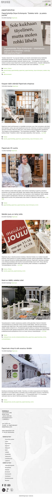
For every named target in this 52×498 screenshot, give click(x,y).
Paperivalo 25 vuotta (10, 148)
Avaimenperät (8, 474)
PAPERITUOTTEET (7, 436)
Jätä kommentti (7, 74)
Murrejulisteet (8, 467)
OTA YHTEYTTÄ (6, 423)
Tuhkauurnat (8, 456)
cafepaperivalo (7, 337)
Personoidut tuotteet (9, 439)
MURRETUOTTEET (7, 462)
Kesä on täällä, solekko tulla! (13, 280)
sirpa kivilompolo (38, 70)
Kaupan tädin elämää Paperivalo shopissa (18, 84)
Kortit (6, 450)
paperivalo (22, 70)
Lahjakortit (7, 460)
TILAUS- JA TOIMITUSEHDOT (9, 425)
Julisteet (7, 452)
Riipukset (7, 480)
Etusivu (5, 68)
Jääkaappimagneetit (9, 465)
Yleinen (10, 68)
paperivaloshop (29, 70)
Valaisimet (7, 445)
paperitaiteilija (15, 70)
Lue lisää (42, 64)
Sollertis (31, 495)
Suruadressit (8, 454)
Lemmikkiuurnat (8, 458)
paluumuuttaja (7, 70)
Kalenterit (7, 469)
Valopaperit (7, 447)
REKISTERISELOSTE (7, 427)
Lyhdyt (6, 441)
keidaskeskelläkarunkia (22, 337)
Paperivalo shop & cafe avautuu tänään (17, 348)
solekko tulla (46, 70)
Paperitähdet (8, 443)
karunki (5, 139)
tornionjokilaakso (6, 339)
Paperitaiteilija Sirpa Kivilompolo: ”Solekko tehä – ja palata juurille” (24, 14)
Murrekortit (7, 471)
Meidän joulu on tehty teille (12, 214)
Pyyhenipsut (7, 476)
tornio (3, 72)
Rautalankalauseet (9, 478)
